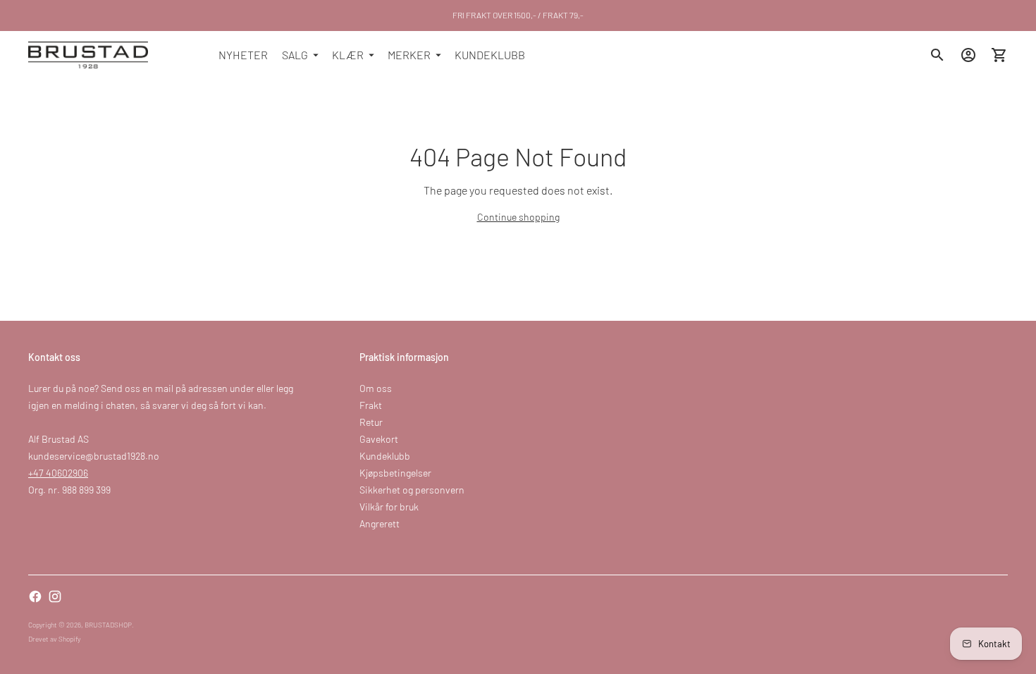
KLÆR (348, 54)
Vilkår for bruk (389, 507)
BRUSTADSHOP (108, 624)
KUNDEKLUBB (490, 54)
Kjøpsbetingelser (395, 473)
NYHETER (243, 54)
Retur (371, 422)
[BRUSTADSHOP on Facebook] (35, 596)
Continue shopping (518, 217)
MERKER (409, 54)
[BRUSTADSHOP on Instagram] (55, 596)
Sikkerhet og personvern (411, 490)
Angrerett (379, 523)
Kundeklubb (384, 456)
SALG (295, 54)
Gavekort (378, 439)
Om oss (375, 388)
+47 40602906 (58, 473)
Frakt (370, 405)
